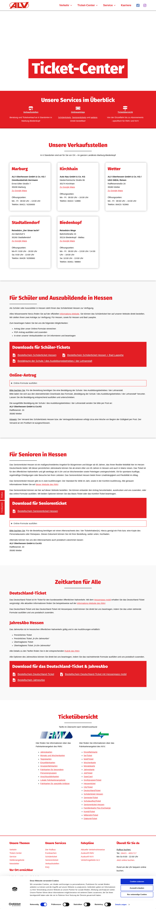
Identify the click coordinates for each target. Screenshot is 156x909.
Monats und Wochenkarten (52, 755)
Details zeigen (121, 904)
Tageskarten (46, 759)
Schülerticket (51, 856)
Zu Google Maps (19, 191)
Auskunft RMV (87, 853)
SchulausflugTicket (92, 801)
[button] (70, 5)
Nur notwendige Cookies (137, 894)
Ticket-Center (15, 853)
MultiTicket (88, 759)
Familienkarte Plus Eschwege (97, 808)
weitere (94, 117)
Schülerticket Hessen (93, 794)
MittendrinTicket (91, 815)
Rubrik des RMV (72, 651)
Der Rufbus (50, 849)
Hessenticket (89, 783)
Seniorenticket (51, 860)
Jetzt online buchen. (126, 860)
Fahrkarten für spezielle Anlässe (55, 783)
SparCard (88, 776)
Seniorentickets (79, 117)
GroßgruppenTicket (92, 780)
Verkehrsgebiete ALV (90, 860)
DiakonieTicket (90, 818)
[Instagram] (145, 5)
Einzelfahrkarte (90, 752)
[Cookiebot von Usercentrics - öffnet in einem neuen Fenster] (15, 904)
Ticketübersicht (125, 112)
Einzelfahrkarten (47, 762)
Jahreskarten (46, 752)
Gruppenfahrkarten (49, 766)
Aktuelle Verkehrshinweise (93, 849)
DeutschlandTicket (92, 790)
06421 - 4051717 (128, 853)
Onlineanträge (78, 112)
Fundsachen (51, 853)
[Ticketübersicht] (125, 108)
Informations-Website (69, 314)
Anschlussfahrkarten (49, 776)
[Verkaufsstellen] (31, 108)
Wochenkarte (90, 762)
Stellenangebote (16, 860)
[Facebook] (138, 5)
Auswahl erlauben (137, 888)
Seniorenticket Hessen (94, 804)
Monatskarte (89, 766)
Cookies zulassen (137, 881)
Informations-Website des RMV (91, 603)
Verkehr (13, 849)
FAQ (47, 867)
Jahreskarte (89, 769)
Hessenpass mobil (102, 600)
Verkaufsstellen (30, 112)
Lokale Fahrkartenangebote (52, 780)
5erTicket (88, 755)
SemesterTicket (91, 797)
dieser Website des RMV (47, 484)
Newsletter (14, 863)
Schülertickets (64, 117)
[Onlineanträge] (78, 108)
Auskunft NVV (87, 856)
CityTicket (88, 787)
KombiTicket (89, 811)
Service (12, 856)
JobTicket (88, 773)
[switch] (66, 904)
